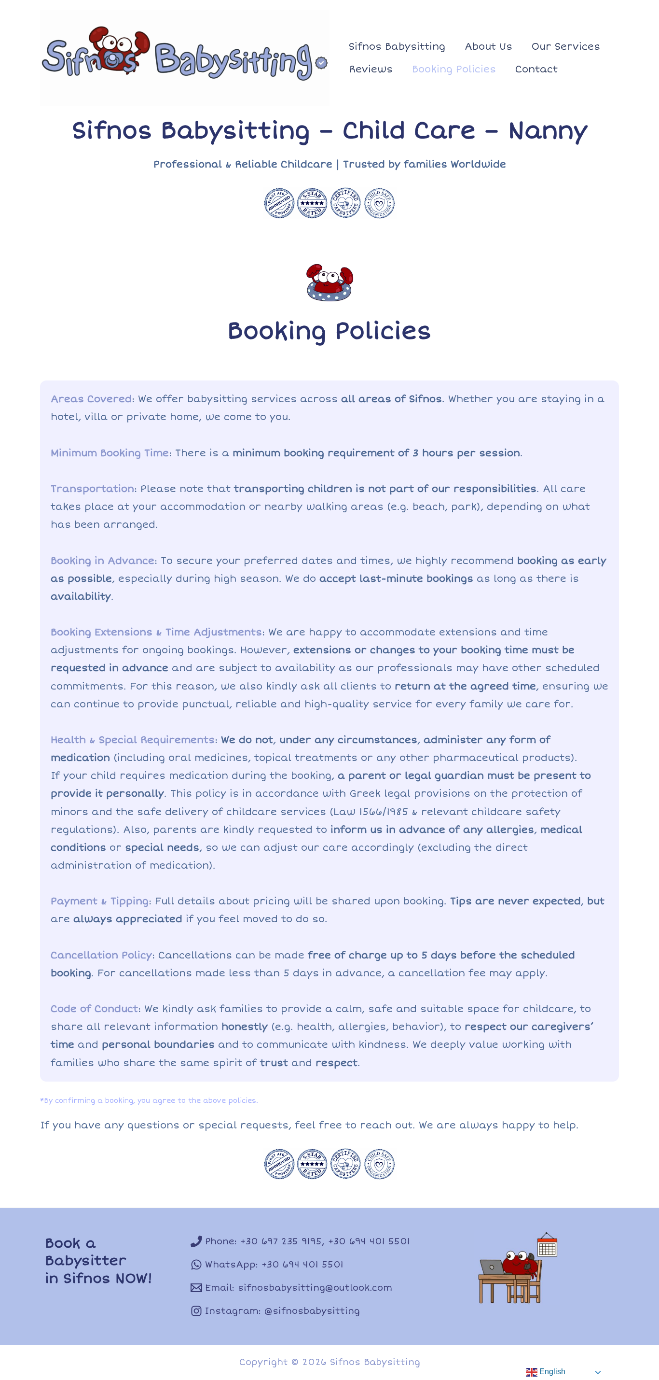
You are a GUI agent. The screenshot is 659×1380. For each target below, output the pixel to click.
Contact (536, 69)
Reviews (371, 69)
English (551, 1371)
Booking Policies (454, 69)
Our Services (566, 47)
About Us (488, 47)
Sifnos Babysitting (397, 47)
